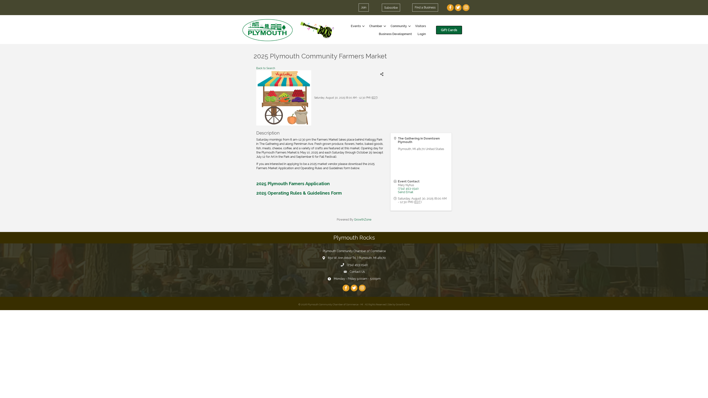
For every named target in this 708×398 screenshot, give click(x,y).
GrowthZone (362, 219)
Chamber (375, 26)
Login (422, 34)
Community (399, 26)
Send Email (405, 192)
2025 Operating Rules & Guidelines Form (299, 193)
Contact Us (357, 271)
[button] (391, 7)
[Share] (382, 74)
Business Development (395, 34)
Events (356, 26)
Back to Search (265, 68)
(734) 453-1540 (408, 188)
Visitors (420, 26)
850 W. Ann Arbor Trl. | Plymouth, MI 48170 (357, 258)
